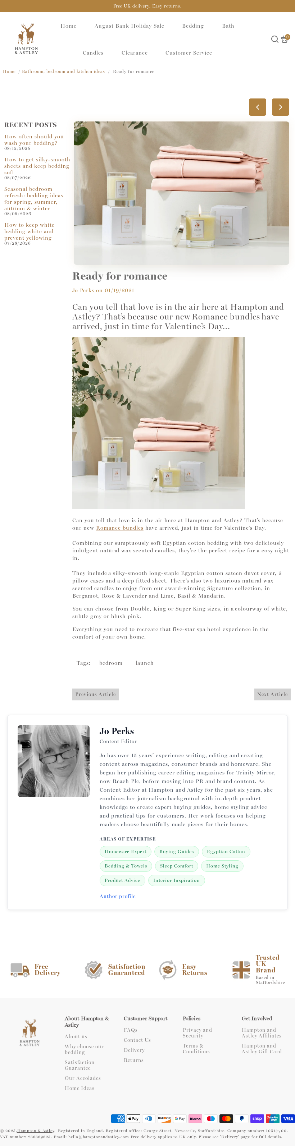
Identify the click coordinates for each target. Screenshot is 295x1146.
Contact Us (137, 1040)
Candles (93, 53)
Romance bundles (120, 528)
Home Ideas (80, 1088)
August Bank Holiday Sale (129, 26)
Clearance (135, 53)
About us (76, 1037)
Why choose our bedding (84, 1049)
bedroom (111, 663)
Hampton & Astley (35, 1130)
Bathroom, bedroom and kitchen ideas (63, 71)
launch (145, 663)
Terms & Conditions (196, 1049)
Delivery (134, 1050)
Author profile (118, 896)
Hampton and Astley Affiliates (262, 1033)
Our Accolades (83, 1078)
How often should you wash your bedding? (34, 139)
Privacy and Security (197, 1033)
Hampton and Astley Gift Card (262, 1049)
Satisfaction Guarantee (80, 1065)
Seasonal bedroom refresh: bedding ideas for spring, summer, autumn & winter (33, 199)
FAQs (131, 1030)
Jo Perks (83, 290)
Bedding (193, 26)
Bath (228, 26)
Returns (134, 1060)
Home (68, 26)
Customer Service (188, 53)
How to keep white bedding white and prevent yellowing (29, 231)
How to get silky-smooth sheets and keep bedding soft (37, 166)
